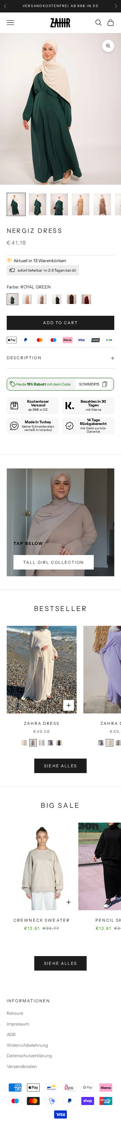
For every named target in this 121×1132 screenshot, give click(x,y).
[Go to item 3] (59, 204)
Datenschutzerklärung (29, 1055)
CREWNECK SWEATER (41, 920)
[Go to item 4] (80, 204)
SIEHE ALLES (60, 765)
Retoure (15, 1013)
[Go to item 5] (102, 204)
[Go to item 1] (16, 204)
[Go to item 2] (37, 204)
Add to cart (60, 322)
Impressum (18, 1024)
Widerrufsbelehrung (27, 1045)
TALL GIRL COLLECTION (53, 562)
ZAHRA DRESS (41, 723)
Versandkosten (22, 1066)
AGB (11, 1034)
